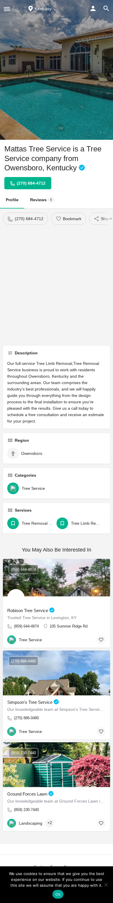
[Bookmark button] (101, 639)
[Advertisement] (56, 284)
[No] (106, 885)
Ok (58, 894)
